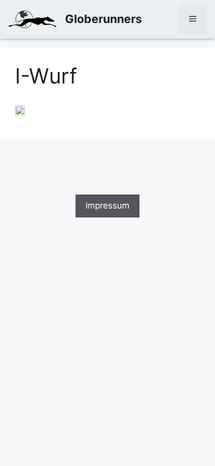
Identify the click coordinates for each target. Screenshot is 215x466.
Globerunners (103, 19)
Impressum (108, 205)
